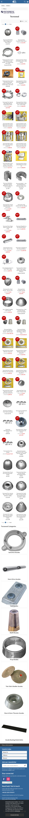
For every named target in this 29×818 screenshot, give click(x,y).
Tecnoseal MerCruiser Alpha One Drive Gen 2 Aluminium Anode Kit (21, 125)
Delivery (5, 755)
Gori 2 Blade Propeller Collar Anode (8, 310)
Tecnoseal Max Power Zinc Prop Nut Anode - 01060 (8, 473)
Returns (5, 758)
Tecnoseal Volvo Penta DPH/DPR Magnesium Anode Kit (21, 82)
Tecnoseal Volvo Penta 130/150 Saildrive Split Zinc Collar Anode (21, 103)
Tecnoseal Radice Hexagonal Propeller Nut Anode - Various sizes (21, 331)
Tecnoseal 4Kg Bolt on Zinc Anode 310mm (21, 227)
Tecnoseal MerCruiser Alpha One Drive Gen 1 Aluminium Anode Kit (8, 125)
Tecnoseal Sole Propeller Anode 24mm (21, 40)
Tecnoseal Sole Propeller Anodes (21, 290)
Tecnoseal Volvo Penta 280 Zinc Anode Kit (8, 351)
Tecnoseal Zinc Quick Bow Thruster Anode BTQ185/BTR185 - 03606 (8, 516)
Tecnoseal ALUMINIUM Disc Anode (21, 411)
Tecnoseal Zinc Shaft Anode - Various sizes (8, 290)
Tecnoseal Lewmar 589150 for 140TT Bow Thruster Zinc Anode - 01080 (21, 452)
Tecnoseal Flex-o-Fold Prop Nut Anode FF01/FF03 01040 (21, 310)
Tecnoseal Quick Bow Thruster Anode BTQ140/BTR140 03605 (21, 474)
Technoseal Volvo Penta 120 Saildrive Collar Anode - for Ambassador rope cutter (7, 61)
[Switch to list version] (24, 21)
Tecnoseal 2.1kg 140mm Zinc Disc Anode (21, 205)
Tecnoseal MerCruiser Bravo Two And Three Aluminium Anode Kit (21, 145)
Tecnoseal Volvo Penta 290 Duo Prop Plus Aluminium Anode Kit (8, 391)
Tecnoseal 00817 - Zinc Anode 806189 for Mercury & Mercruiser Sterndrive (21, 185)
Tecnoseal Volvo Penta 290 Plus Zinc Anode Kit (7, 371)
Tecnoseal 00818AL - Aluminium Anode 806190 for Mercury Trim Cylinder (8, 185)
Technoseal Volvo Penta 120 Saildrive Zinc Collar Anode (21, 61)
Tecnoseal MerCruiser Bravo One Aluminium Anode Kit (8, 145)
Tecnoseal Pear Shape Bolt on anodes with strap (8, 227)
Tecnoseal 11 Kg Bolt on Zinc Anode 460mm (21, 248)
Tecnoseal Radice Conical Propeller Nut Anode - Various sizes (8, 330)
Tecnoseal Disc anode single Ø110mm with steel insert (8, 206)
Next (10, 24)
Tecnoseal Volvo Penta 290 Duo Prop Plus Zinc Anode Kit (21, 372)
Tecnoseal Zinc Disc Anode (7, 451)
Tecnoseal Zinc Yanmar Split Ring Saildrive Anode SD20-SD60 (8, 103)
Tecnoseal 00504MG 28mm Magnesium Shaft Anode (8, 41)
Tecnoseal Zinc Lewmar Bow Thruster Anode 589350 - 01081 (7, 494)
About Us (5, 752)
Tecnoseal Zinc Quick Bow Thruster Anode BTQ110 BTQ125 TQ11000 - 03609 (21, 495)
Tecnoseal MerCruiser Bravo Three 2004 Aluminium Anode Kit (8, 165)
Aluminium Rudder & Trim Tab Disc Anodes (8, 411)
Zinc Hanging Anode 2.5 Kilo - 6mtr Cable (7, 268)
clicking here (17, 811)
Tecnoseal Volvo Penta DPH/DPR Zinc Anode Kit (21, 165)
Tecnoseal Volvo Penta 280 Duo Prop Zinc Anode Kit (21, 352)
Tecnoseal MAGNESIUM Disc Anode (8, 431)
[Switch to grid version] (20, 21)
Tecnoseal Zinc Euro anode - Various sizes (7, 248)
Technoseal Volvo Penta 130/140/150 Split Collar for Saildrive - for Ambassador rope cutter (7, 82)
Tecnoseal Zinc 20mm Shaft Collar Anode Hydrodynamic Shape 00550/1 (21, 269)
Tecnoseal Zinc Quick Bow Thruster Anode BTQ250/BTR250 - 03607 (21, 516)
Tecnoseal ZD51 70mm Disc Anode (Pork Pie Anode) (21, 431)
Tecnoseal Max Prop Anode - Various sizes (21, 391)
